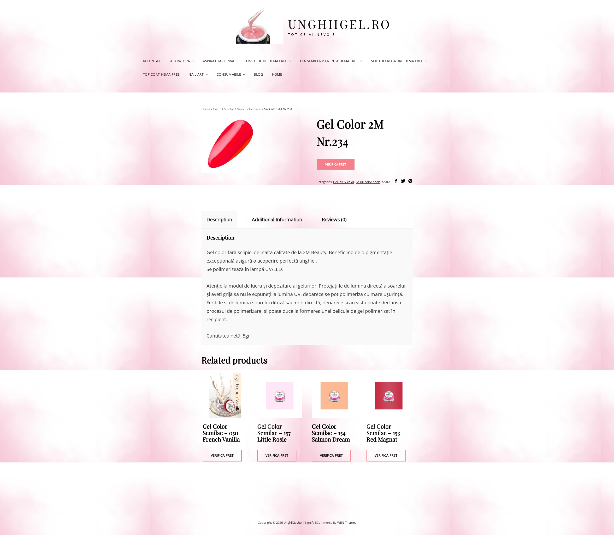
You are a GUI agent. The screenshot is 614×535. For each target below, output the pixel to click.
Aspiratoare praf (219, 61)
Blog (258, 74)
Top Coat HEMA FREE (161, 74)
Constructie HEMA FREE (265, 61)
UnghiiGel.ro (339, 24)
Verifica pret (335, 164)
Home (277, 74)
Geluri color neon (249, 109)
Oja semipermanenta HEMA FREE (329, 61)
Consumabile (229, 74)
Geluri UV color (223, 109)
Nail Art (196, 74)
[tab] (223, 219)
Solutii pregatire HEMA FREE (397, 61)
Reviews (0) (334, 219)
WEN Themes (346, 522)
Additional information (277, 219)
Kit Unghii (152, 61)
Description (219, 219)
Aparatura (180, 61)
